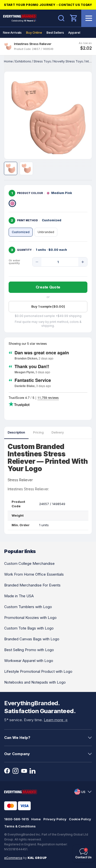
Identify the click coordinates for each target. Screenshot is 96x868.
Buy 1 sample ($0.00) (48, 306)
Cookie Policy (80, 819)
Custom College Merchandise (29, 563)
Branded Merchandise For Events (32, 585)
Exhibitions (23, 61)
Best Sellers (55, 32)
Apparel (74, 32)
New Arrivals (12, 32)
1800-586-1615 (16, 819)
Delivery (57, 432)
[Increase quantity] (82, 261)
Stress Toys (42, 61)
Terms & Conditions (20, 826)
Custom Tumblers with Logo (28, 606)
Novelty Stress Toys (68, 61)
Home (8, 61)
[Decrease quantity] (36, 261)
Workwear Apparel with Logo (28, 660)
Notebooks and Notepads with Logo (35, 682)
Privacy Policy (54, 819)
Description (16, 432)
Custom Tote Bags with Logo (29, 628)
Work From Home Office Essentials (34, 574)
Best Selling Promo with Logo (29, 649)
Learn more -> (56, 720)
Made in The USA (19, 596)
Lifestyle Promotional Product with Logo (38, 671)
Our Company (17, 753)
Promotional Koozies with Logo (30, 617)
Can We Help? (17, 737)
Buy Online (34, 32)
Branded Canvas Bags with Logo (31, 639)
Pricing (38, 432)
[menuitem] (12, 32)
